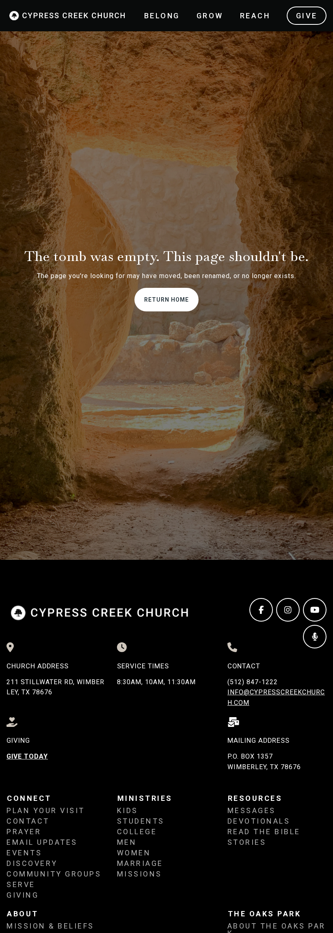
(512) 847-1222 (252, 682)
